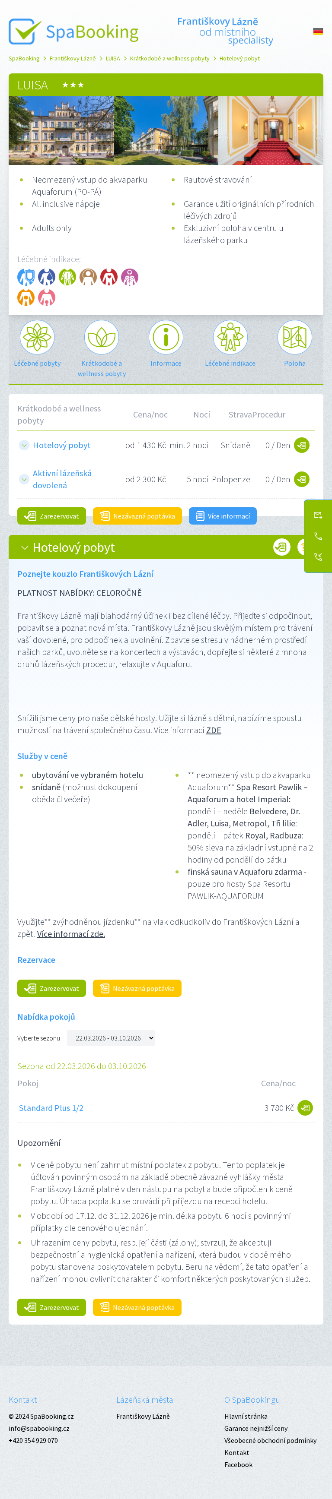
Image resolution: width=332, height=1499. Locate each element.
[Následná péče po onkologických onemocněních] (88, 277)
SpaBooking (24, 58)
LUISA (113, 58)
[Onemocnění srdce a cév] (109, 277)
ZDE (213, 729)
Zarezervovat (59, 516)
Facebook (238, 1464)
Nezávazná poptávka (144, 516)
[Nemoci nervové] (129, 277)
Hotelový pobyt (240, 58)
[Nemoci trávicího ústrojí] (26, 298)
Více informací (229, 516)
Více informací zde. (71, 933)
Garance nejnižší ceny (255, 1428)
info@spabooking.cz (39, 1428)
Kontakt (23, 1399)
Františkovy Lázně (73, 58)
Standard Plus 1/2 (51, 1107)
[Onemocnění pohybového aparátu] (67, 277)
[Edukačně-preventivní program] (26, 277)
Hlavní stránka (246, 1416)
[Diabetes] (46, 277)
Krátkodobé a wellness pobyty (170, 58)
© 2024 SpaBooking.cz (41, 1416)
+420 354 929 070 (33, 1440)
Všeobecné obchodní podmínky (270, 1440)
